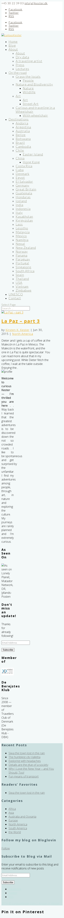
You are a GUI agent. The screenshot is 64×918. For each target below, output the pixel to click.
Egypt (20, 178)
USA (19, 283)
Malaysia (23, 232)
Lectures (22, 69)
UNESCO (16, 294)
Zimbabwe (23, 290)
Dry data (22, 57)
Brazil (20, 143)
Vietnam (22, 286)
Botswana (23, 139)
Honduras (23, 197)
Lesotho (22, 228)
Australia (23, 131)
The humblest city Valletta (24, 757)
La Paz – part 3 (20, 321)
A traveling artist (29, 61)
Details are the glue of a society (28, 765)
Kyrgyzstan (24, 220)
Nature (28, 88)
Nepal (20, 244)
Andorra (22, 123)
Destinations (19, 119)
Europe (13, 820)
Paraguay (23, 259)
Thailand (22, 279)
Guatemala (24, 193)
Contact (15, 298)
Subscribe (8, 650)
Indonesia (23, 209)
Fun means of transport (24, 776)
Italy (19, 213)
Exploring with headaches (25, 761)
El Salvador (24, 181)
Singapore (23, 267)
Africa (12, 809)
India (19, 205)
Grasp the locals (28, 76)
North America (22, 334)
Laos (19, 224)
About (13, 49)
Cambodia (23, 146)
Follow (5, 848)
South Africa (25, 271)
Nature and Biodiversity (34, 84)
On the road (18, 73)
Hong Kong (31, 162)
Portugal (22, 263)
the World (15, 832)
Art (18, 96)
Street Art (31, 104)
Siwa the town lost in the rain (27, 753)
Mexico (21, 236)
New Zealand (26, 248)
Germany (22, 185)
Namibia (22, 240)
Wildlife (29, 92)
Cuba (20, 170)
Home (13, 41)
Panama (21, 255)
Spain (20, 275)
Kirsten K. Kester (18, 330)
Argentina (23, 127)
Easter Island (33, 154)
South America (18, 828)
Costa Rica (24, 166)
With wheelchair (35, 115)
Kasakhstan (24, 216)
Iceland (21, 201)
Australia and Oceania (22, 817)
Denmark (22, 174)
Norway (22, 251)
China (20, 158)
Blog (12, 45)
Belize (21, 135)
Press (20, 65)
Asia (11, 813)
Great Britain (26, 189)
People (28, 80)
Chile (20, 150)
